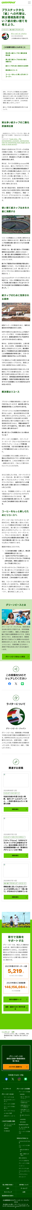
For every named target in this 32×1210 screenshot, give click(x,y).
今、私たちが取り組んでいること (24, 1128)
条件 (8, 1188)
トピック (5, 29)
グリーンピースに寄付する (24, 1146)
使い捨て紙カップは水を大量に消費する (16, 60)
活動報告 (6, 1128)
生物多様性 (23, 1119)
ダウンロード (22, 1176)
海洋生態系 (23, 1122)
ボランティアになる (24, 1168)
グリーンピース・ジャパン (19, 33)
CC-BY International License (11, 1205)
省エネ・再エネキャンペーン (25, 1097)
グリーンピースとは (9, 1097)
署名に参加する (23, 1158)
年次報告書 (7, 1130)
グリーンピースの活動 (24, 1091)
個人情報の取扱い (8, 1184)
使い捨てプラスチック (16, 29)
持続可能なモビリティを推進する (25, 1106)
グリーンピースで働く (24, 1163)
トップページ (6, 1031)
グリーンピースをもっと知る (15, 656)
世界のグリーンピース (9, 1115)
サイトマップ (8, 1192)
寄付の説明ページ (15, 999)
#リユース (23, 883)
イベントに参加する (24, 1160)
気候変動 (22, 1094)
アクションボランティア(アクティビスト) (24, 1173)
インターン (21, 1165)
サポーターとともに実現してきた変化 (9, 1125)
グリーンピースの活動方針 (24, 1132)
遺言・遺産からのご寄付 (24, 1154)
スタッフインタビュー (18, 837)
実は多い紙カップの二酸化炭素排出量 (16, 54)
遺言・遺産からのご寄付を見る (15, 1008)
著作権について (24, 1184)
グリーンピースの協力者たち (9, 1107)
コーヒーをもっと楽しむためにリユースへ (17, 75)
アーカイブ (24, 1188)
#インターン (15, 793)
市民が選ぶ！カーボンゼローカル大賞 (25, 1111)
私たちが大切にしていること (9, 1100)
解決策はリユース (12, 70)
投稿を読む (15, 809)
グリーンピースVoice (9, 1110)
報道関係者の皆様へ (24, 1124)
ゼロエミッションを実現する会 (25, 1102)
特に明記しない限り (8, 1204)
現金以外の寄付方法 (24, 1150)
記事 (13, 1031)
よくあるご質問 (8, 1113)
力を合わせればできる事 (24, 1142)
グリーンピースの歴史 (9, 1103)
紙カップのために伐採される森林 (17, 66)
